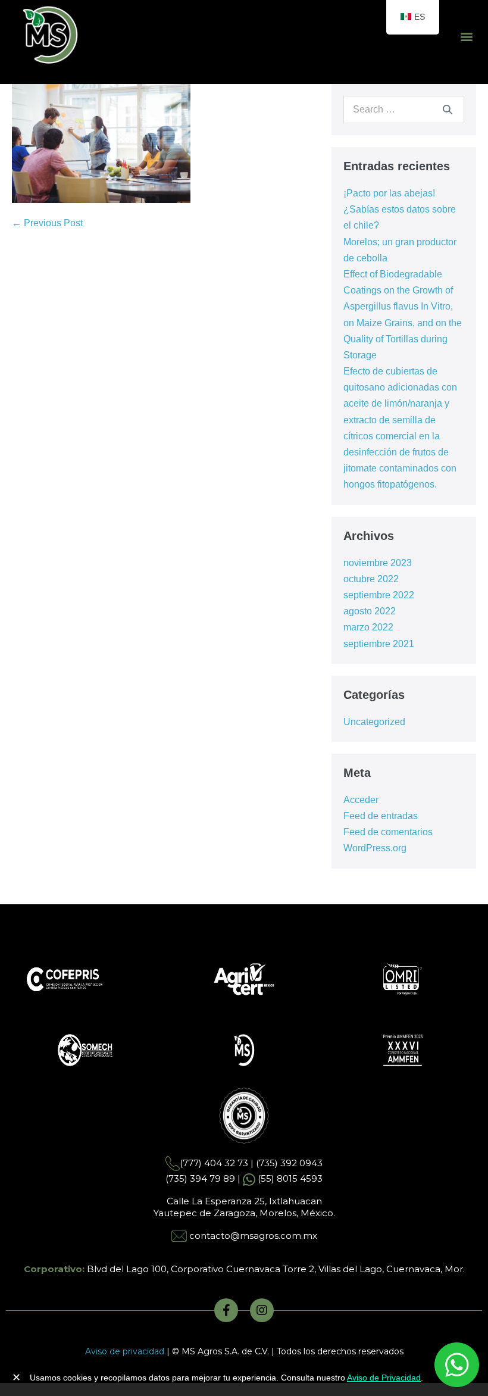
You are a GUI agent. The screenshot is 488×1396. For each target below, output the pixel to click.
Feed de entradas (380, 816)
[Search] (447, 109)
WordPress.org (374, 848)
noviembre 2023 (377, 563)
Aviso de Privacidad (384, 1377)
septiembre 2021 (378, 644)
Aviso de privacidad (124, 1351)
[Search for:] (403, 109)
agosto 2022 (369, 611)
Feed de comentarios (388, 832)
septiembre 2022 (378, 595)
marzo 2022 (368, 627)
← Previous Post (47, 223)
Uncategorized (374, 722)
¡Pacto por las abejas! (389, 193)
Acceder (360, 800)
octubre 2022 (371, 579)
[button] (466, 36)
